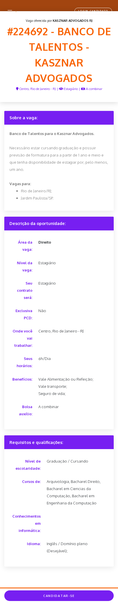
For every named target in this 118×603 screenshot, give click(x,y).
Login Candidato (93, 11)
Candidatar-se (59, 596)
